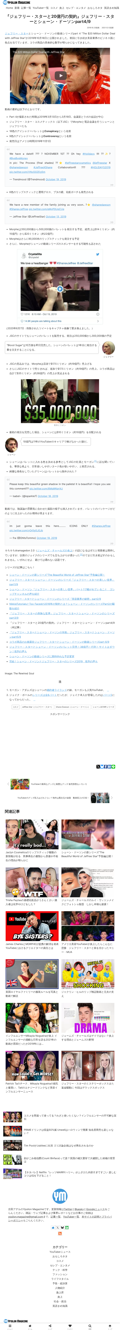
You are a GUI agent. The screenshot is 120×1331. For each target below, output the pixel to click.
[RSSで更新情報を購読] (60, 1233)
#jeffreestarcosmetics (78, 162)
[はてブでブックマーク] (109, 767)
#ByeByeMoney (19, 158)
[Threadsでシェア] (55, 728)
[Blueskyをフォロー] (62, 1227)
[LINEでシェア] (113, 767)
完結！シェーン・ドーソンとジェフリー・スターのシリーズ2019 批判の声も (53, 661)
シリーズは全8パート (44, 695)
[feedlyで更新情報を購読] (67, 1227)
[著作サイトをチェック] (53, 1227)
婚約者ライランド (57, 690)
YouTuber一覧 (71, 1216)
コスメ (15, 707)
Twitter (68, 1209)
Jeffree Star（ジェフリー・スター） (37, 707)
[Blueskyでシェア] (102, 767)
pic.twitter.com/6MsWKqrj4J (46, 488)
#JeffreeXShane (43, 167)
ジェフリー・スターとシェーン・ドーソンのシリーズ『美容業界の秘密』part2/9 (55, 598)
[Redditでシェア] (64, 728)
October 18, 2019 (48, 496)
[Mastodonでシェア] (19, 728)
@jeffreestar (100, 162)
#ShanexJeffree (19, 209)
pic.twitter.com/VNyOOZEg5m (27, 171)
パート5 (107, 695)
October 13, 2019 (56, 216)
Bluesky (79, 1209)
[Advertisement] (60, 738)
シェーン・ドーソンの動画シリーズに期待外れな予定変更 (41, 656)
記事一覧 (56, 1216)
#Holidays (89, 153)
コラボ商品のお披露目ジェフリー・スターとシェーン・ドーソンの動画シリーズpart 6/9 (59, 641)
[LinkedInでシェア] (101, 728)
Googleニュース (95, 1209)
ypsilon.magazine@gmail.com (25, 1216)
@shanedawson (19, 167)
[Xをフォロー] (57, 1227)
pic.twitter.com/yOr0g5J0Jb (26, 530)
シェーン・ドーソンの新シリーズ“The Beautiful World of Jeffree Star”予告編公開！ (57, 574)
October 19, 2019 (56, 179)
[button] (110, 728)
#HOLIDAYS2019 (100, 167)
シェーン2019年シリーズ (103, 707)
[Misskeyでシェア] (37, 728)
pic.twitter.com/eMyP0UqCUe (46, 209)
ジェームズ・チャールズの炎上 (54, 550)
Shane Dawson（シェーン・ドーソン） (73, 707)
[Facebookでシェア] (106, 767)
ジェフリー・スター (16, 33)
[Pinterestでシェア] (92, 728)
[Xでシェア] (98, 767)
